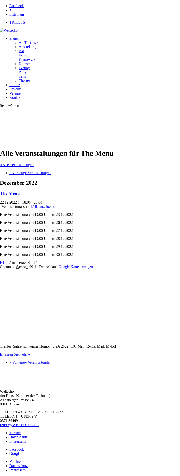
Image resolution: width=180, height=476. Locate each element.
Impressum (17, 441)
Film (22, 55)
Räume (14, 85)
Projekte (15, 89)
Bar (21, 51)
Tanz (22, 76)
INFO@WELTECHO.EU (19, 425)
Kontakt (15, 98)
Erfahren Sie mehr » (15, 354)
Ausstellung (27, 47)
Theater (24, 81)
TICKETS (17, 22)
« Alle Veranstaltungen (17, 165)
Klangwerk (27, 59)
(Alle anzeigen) (42, 206)
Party (22, 72)
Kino (4, 262)
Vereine (15, 93)
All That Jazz (28, 42)
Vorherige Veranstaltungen (30, 173)
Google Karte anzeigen (76, 267)
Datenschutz (18, 437)
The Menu (10, 193)
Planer (14, 38)
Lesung (24, 68)
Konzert (25, 64)
